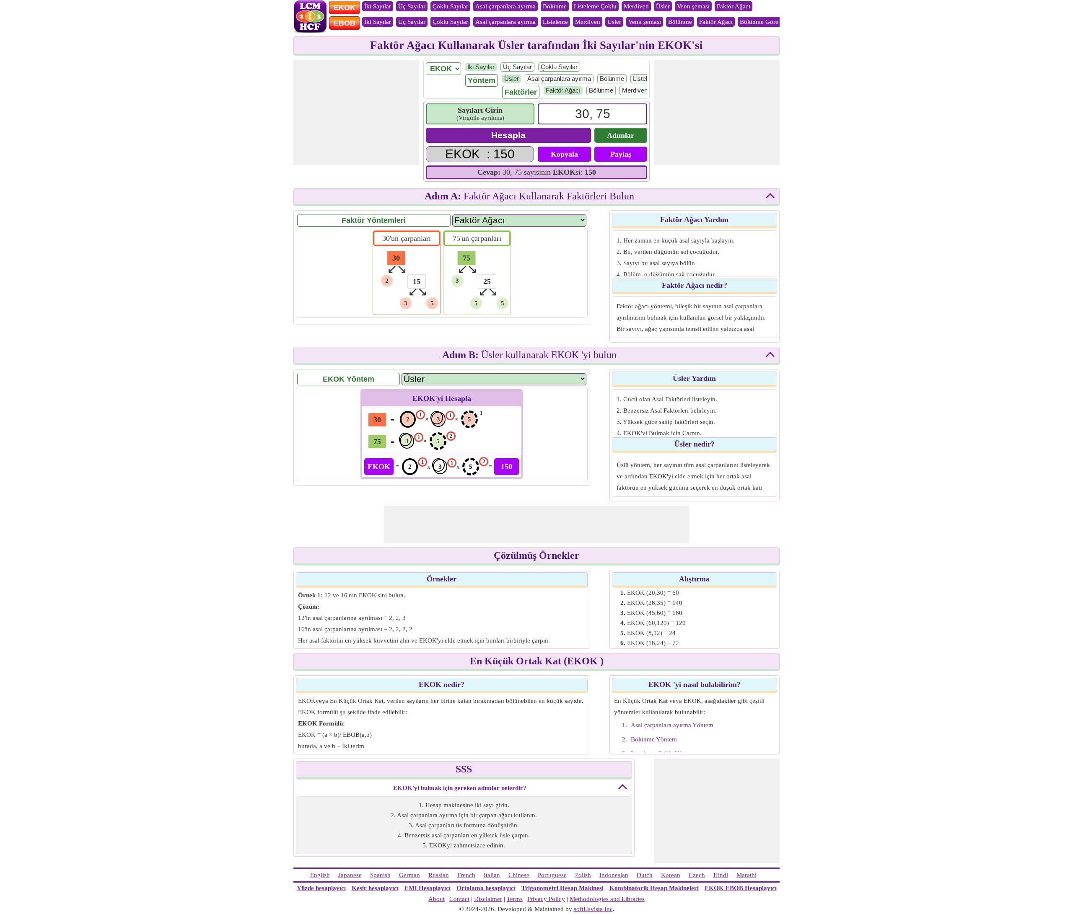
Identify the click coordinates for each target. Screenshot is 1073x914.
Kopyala (564, 154)
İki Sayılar (377, 6)
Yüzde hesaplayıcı (321, 888)
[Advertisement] (356, 112)
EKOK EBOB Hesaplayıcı (741, 888)
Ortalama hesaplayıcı (486, 888)
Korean (670, 875)
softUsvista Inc (593, 909)
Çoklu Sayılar (450, 6)
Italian (492, 875)
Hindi (720, 875)
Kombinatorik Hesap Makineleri (654, 888)
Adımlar (620, 135)
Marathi (746, 875)
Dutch (645, 875)
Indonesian (613, 875)
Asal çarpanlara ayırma (505, 6)
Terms (515, 899)
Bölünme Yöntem (654, 739)
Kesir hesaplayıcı (375, 888)
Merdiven (636, 6)
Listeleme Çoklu (595, 6)
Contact (459, 899)
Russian (438, 875)
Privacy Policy (546, 899)
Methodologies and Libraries (607, 899)
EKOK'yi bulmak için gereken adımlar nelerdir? (459, 788)
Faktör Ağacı (733, 6)
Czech (697, 875)
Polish (583, 875)
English (320, 875)
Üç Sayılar (411, 6)
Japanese (350, 875)
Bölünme (555, 6)
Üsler (663, 6)
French (466, 875)
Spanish (380, 875)
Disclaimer (488, 899)
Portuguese (552, 875)
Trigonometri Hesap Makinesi (562, 888)
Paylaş (620, 154)
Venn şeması (693, 6)
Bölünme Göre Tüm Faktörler (778, 21)
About (436, 899)
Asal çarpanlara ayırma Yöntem (672, 725)
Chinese (518, 875)
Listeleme (555, 21)
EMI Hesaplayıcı (427, 888)
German (409, 875)
